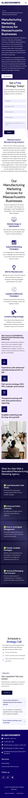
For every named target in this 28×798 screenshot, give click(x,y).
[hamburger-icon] (26, 2)
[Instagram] (8, 777)
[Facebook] (3, 777)
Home (3, 11)
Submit (9, 132)
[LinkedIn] (12, 777)
